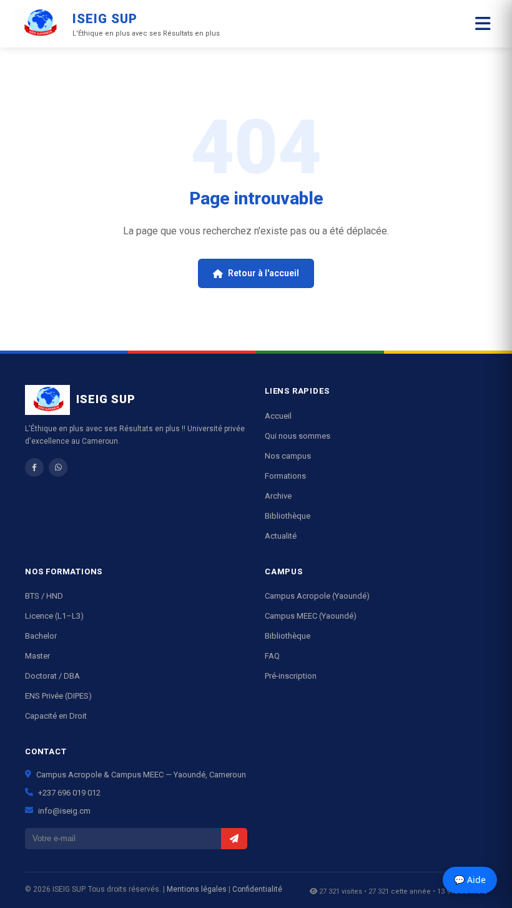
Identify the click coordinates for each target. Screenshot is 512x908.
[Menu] (483, 24)
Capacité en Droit (56, 716)
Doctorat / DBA (52, 676)
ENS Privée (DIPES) (58, 696)
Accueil (278, 416)
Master (37, 656)
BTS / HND (44, 596)
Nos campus (288, 456)
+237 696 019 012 (69, 792)
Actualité (281, 536)
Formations (285, 476)
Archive (278, 496)
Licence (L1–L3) (54, 616)
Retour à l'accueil (263, 273)
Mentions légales (197, 889)
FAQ (272, 656)
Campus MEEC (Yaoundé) (311, 616)
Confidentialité (257, 889)
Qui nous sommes (297, 436)
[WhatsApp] (58, 467)
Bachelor (41, 636)
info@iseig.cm (64, 811)
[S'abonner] (234, 838)
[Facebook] (34, 467)
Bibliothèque (287, 516)
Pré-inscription (291, 676)
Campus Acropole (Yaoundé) (317, 596)
